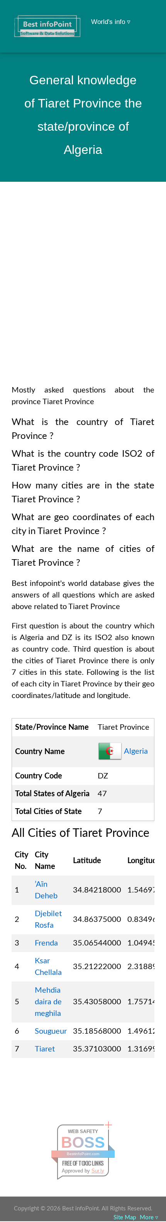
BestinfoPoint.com (83, 1154)
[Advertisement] (83, 293)
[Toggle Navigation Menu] (145, 16)
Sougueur (51, 1031)
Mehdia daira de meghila (48, 1001)
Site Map (124, 1217)
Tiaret (45, 1049)
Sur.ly (97, 1171)
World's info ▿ (110, 22)
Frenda (46, 943)
